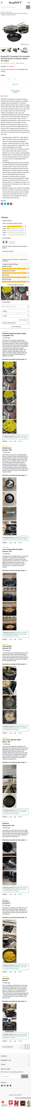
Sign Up (24, 1076)
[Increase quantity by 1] (15, 79)
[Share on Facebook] (2, 204)
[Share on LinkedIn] (8, 204)
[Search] (28, 7)
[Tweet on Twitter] (5, 204)
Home (2, 12)
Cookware (8, 12)
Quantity (3, 75)
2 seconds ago (15, 91)
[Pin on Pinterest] (11, 204)
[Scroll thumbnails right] (29, 50)
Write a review (20, 63)
